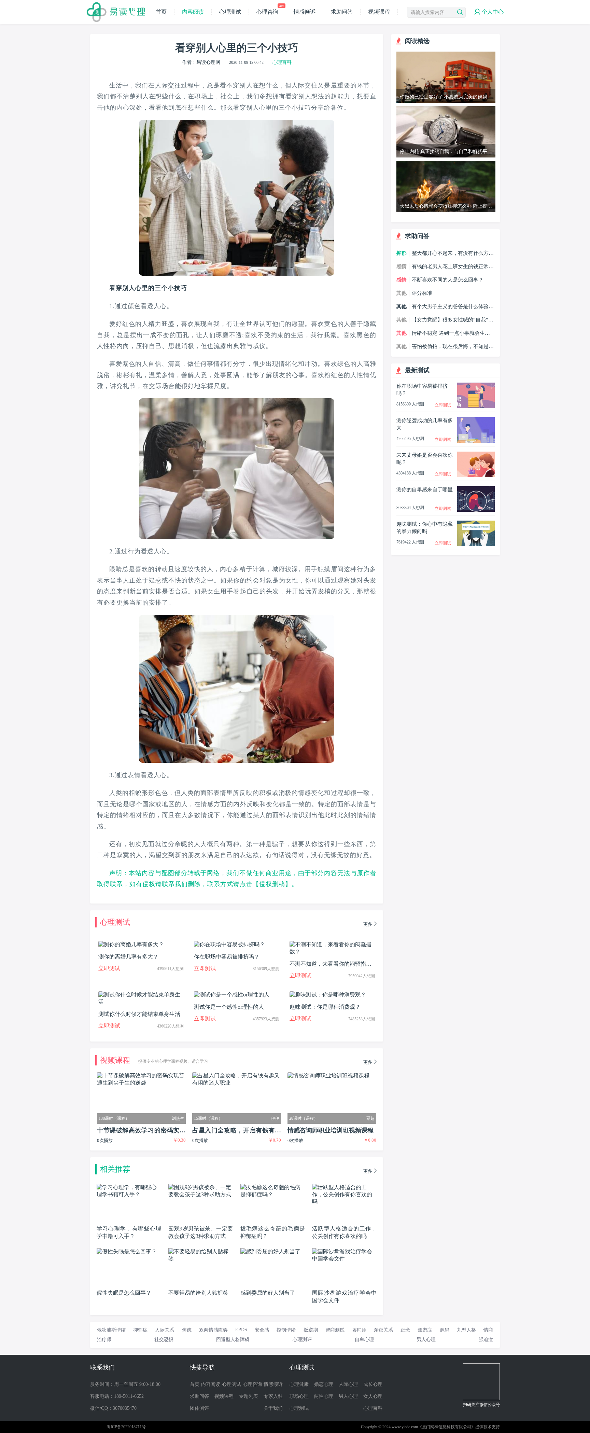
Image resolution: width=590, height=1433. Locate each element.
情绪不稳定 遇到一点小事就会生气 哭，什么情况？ (451, 333)
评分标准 (422, 293)
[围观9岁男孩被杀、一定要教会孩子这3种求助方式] (200, 1187)
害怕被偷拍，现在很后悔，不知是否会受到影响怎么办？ (453, 347)
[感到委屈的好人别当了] (270, 1251)
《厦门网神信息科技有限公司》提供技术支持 (459, 1426)
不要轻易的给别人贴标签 (198, 1293)
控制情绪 (286, 1330)
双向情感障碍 (213, 1330)
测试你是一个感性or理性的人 (229, 1007)
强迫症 (486, 1339)
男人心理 (426, 1339)
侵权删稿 (272, 884)
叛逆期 (311, 1330)
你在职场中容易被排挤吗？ (226, 957)
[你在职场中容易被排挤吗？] (476, 385)
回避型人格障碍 (233, 1339)
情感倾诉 (304, 12)
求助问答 (342, 12)
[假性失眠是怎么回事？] (127, 1251)
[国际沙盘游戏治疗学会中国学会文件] (344, 1251)
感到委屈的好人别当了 (267, 1293)
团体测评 (199, 1408)
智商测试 (335, 1330)
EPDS (241, 1329)
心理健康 (299, 1384)
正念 (405, 1330)
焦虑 (187, 1330)
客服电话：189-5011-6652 (117, 1396)
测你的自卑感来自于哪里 (424, 489)
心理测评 (302, 1339)
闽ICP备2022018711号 (126, 1426)
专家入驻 (273, 1396)
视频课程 (379, 12)
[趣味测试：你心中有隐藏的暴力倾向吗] (476, 523)
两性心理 (323, 1396)
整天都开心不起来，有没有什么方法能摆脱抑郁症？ (453, 253)
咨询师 (359, 1330)
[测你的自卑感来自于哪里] (476, 489)
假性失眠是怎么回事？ (124, 1293)
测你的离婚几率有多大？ (128, 957)
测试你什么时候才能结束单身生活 (139, 1014)
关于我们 (273, 1408)
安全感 (262, 1330)
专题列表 (248, 1396)
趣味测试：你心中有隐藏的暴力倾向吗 (424, 527)
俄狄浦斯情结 (111, 1330)
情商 (488, 1330)
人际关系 (164, 1330)
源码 (444, 1330)
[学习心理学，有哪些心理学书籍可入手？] (129, 1187)
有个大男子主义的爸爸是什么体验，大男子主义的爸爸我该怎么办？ (453, 307)
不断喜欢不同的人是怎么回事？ (447, 280)
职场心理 (299, 1396)
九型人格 (466, 1330)
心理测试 (230, 12)
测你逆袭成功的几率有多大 (424, 424)
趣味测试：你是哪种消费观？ (325, 1007)
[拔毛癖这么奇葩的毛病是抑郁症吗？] (272, 1187)
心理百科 (282, 62)
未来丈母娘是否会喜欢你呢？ (424, 458)
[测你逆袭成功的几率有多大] (476, 420)
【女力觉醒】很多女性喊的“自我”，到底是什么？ (452, 320)
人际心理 (348, 1384)
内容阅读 (193, 12)
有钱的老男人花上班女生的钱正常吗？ (450, 267)
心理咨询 (269, 12)
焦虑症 (425, 1330)
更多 (367, 924)
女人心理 (372, 1396)
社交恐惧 (163, 1339)
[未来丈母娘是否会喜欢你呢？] (476, 454)
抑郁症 (140, 1330)
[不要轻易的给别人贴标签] (200, 1251)
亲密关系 (383, 1330)
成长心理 (372, 1384)
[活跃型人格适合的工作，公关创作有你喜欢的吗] (344, 1187)
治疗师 (104, 1339)
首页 (161, 12)
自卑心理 (364, 1339)
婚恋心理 (323, 1384)
